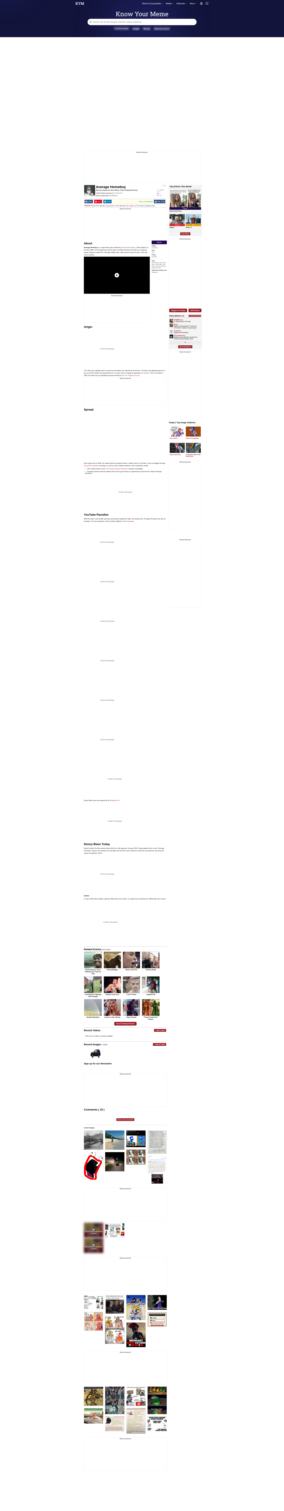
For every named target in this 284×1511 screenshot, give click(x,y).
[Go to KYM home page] (79, 4)
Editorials (180, 3)
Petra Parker (174, 438)
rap (161, 262)
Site (193, 225)
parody (154, 268)
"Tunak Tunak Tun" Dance (150, 1018)
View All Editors (185, 347)
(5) (183, 316)
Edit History (195, 310)
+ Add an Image (159, 1044)
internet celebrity (161, 266)
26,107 (162, 190)
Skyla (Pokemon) (175, 454)
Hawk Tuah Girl (131, 970)
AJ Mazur (177, 331)
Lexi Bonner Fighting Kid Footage (93, 995)
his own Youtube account (131, 375)
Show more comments (125, 1120)
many (86, 465)
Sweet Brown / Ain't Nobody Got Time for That (93, 972)
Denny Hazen (126, 247)
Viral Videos (114, 190)
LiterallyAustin (118, 193)
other (90, 465)
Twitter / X (189, 227)
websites (95, 465)
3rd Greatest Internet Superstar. (117, 469)
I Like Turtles (131, 994)
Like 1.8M (160, 201)
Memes (147, 29)
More (192, 3)
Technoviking (151, 970)
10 (160, 195)
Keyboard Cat (114, 800)
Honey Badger (112, 970)
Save (99, 201)
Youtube (146, 373)
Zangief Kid (150, 994)
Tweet (108, 201)
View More (185, 234)
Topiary (172, 227)
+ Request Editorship (194, 315)
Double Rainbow (93, 1017)
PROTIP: (88, 206)
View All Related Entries (125, 1024)
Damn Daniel (131, 1017)
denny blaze (155, 262)
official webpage (128, 521)
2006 (153, 252)
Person (177, 225)
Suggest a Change (178, 310)
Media (168, 3)
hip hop (158, 268)
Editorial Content (162, 29)
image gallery (110, 206)
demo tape (159, 264)
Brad (176, 324)
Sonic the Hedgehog (192, 438)
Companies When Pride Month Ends (193, 455)
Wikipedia (155, 272)
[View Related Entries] (128, 190)
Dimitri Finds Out (112, 994)
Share (89, 201)
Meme (159, 242)
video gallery (129, 206)
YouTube (154, 257)
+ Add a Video (160, 1030)
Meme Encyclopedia (151, 3)
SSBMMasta (114, 195)
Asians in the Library (112, 1017)
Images (136, 29)
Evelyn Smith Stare (176, 211)
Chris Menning (179, 335)
